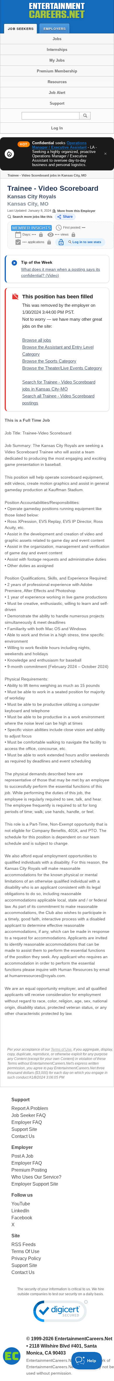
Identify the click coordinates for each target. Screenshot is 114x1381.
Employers (55, 28)
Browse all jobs (36, 340)
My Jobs (57, 60)
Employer (22, 1147)
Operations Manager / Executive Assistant (59, 145)
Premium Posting (29, 1170)
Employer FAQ (26, 1122)
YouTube (20, 1203)
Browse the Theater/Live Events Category (62, 368)
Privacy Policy (26, 1258)
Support (57, 103)
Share (68, 217)
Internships (57, 49)
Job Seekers (21, 28)
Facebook (21, 1217)
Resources (57, 82)
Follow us (22, 1195)
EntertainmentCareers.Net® (52, 1360)
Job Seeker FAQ (28, 1115)
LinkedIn (20, 1210)
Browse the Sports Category (49, 361)
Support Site (24, 1129)
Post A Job (22, 1156)
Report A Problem (29, 1108)
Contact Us (22, 1136)
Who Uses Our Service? (36, 1177)
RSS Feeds (23, 1244)
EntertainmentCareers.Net (83, 1338)
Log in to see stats (86, 242)
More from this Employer (76, 211)
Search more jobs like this (32, 216)
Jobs (57, 39)
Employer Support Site (34, 1184)
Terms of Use (61, 1049)
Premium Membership (57, 71)
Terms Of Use (25, 1251)
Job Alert (57, 92)
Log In (57, 128)
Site (15, 1235)
